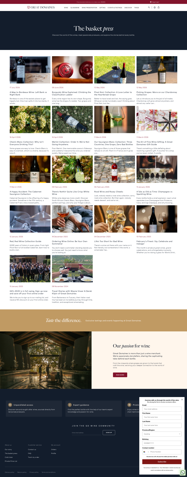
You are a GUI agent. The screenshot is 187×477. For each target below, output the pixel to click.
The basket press (11, 453)
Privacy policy (34, 472)
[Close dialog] (182, 399)
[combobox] (161, 434)
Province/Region (148, 430)
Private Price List (11, 461)
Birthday (145, 439)
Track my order (33, 457)
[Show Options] (180, 434)
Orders (53, 449)
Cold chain (9, 457)
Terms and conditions (49, 472)
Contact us (32, 449)
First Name (146, 413)
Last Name (146, 421)
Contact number (148, 448)
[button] (66, 7)
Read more (120, 375)
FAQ (29, 453)
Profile (53, 453)
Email (144, 405)
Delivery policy (9, 472)
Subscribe (162, 462)
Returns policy (21, 472)
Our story (8, 449)
